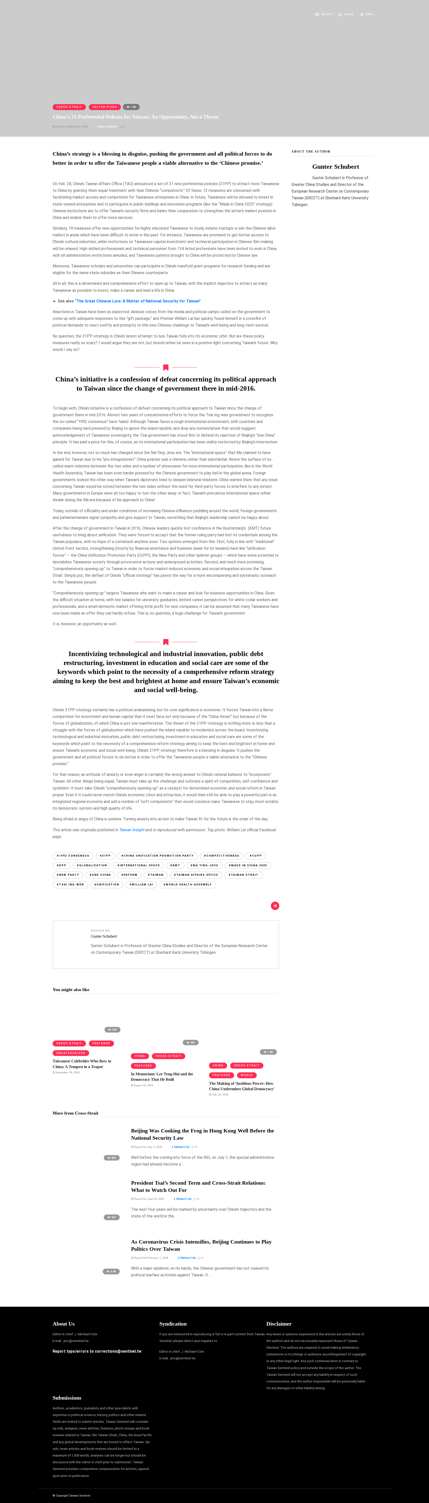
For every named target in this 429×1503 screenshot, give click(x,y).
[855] (88, 1163)
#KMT (175, 865)
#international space (138, 865)
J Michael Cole (181, 1147)
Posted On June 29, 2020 (148, 1198)
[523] (88, 1034)
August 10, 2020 (143, 1085)
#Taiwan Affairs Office (196, 875)
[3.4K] (88, 1276)
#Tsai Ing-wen (70, 884)
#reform (129, 875)
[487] (166, 1046)
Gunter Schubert (108, 126)
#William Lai (141, 884)
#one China (100, 875)
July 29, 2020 (219, 1094)
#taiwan (156, 875)
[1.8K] (244, 1056)
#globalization (92, 865)
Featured (101, 1043)
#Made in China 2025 (248, 865)
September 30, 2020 (67, 1072)
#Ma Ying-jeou (204, 865)
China (140, 1056)
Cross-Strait (69, 107)
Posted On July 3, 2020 (147, 1146)
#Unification (106, 884)
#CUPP (256, 855)
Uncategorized (70, 1053)
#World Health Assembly (188, 884)
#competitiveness (221, 855)
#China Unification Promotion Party (157, 855)
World (247, 1075)
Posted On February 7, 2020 (150, 1257)
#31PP (105, 855)
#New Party (68, 875)
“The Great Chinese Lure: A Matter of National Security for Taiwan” (138, 301)
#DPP (62, 865)
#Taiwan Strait (243, 875)
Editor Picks (105, 107)
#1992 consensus (73, 855)
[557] (88, 1222)
